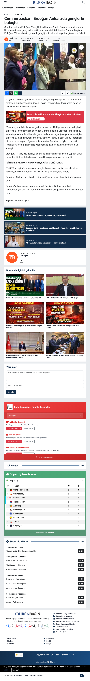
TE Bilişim (24, 256)
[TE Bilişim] (12, 257)
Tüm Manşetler (62, 627)
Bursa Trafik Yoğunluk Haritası (68, 621)
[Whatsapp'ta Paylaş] (16, 93)
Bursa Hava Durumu (64, 616)
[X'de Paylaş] (11, 93)
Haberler (8, 14)
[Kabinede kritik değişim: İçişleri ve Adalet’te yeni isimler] (25, 313)
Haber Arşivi (61, 632)
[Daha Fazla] (20, 93)
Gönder (11, 392)
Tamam (15, 670)
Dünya (51, 7)
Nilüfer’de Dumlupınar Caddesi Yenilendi (27, 675)
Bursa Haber (7, 7)
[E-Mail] (21, 261)
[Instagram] (21, 626)
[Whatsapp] (47, 626)
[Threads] (38, 626)
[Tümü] (82, 465)
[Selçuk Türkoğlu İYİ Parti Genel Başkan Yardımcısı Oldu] (65, 342)
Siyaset (18, 14)
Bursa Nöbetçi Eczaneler (65, 614)
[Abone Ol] (78, 93)
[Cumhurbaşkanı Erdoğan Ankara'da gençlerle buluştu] (45, 66)
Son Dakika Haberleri (64, 629)
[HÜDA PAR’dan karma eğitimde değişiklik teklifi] (25, 285)
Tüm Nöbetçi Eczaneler (46, 457)
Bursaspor (20, 7)
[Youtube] (30, 626)
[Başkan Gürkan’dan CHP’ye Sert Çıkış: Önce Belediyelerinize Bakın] (25, 342)
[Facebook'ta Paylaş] (7, 93)
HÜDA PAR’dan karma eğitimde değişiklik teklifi (23, 298)
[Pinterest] (17, 626)
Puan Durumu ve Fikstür (65, 624)
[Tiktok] (34, 626)
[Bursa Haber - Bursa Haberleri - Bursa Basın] (44, 2)
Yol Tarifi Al (29, 428)
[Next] (43, 626)
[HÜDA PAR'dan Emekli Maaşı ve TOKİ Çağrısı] (65, 285)
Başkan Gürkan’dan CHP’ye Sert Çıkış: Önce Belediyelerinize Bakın (22, 356)
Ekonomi (42, 7)
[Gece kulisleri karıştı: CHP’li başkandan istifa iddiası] (65, 313)
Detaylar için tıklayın (45, 533)
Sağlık (48, 641)
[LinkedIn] (25, 626)
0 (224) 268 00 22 (15, 428)
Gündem (31, 7)
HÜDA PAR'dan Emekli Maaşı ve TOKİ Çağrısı (62, 298)
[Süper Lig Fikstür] (82, 541)
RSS (20, 655)
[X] (12, 626)
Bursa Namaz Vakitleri (65, 619)
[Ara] (83, 2)
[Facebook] (8, 626)
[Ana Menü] (5, 2)
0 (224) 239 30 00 (15, 441)
